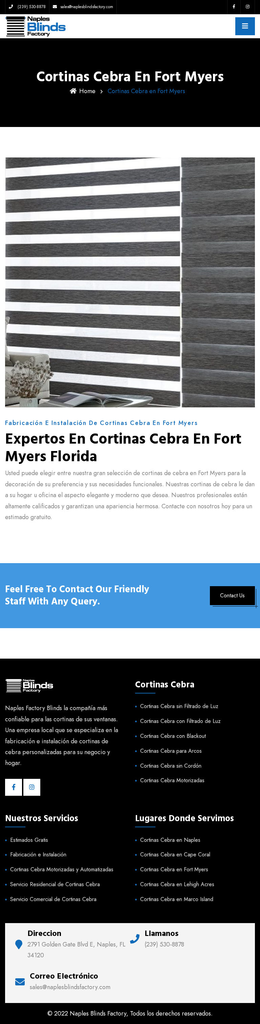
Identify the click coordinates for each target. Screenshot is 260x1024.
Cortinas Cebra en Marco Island (176, 899)
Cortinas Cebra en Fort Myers (174, 869)
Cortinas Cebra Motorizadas (172, 780)
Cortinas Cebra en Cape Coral (175, 854)
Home (87, 91)
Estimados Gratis (29, 840)
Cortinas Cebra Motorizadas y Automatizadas (61, 869)
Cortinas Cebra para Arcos (171, 751)
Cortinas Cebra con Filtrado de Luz (180, 721)
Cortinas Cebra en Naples (170, 840)
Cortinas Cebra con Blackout (173, 736)
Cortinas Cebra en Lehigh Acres (177, 884)
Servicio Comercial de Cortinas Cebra (53, 899)
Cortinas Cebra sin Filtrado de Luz (179, 706)
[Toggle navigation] (245, 26)
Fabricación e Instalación (38, 854)
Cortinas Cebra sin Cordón (170, 766)
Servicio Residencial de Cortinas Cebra (55, 884)
